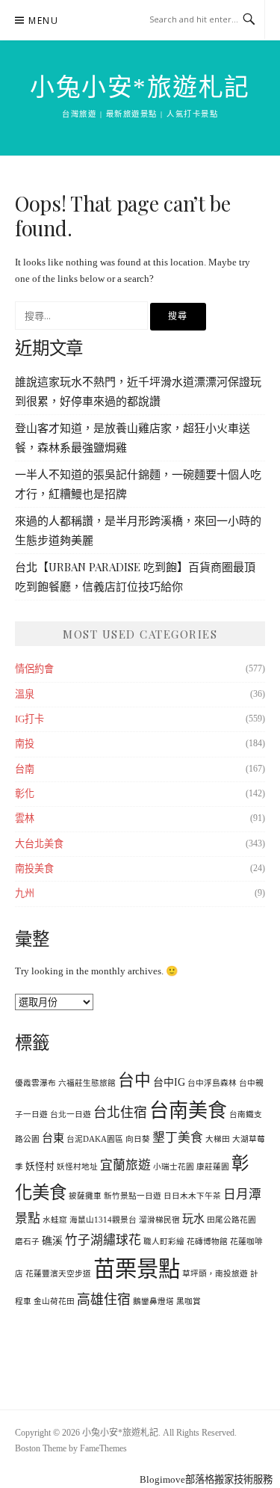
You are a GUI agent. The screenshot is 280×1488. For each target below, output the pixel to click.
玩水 (193, 1219)
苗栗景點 (136, 1269)
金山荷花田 (54, 1301)
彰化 (24, 793)
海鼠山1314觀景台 (103, 1220)
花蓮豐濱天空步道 (58, 1274)
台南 (24, 769)
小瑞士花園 (173, 1167)
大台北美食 (39, 843)
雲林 (24, 818)
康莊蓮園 (212, 1167)
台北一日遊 (70, 1114)
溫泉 (24, 694)
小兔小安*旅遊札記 (140, 87)
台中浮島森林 (212, 1083)
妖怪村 (40, 1166)
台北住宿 (120, 1112)
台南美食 (188, 1111)
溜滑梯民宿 (159, 1220)
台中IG (169, 1082)
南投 (24, 743)
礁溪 (52, 1240)
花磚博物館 (207, 1242)
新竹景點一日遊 (132, 1196)
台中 (134, 1080)
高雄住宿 (104, 1299)
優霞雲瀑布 (35, 1083)
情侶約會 (34, 668)
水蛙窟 (55, 1220)
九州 (24, 893)
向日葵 (137, 1139)
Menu (43, 20)
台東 (53, 1138)
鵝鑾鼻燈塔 (153, 1301)
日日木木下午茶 (192, 1196)
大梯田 (217, 1139)
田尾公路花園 (231, 1220)
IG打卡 (29, 719)
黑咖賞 (188, 1301)
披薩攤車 (85, 1196)
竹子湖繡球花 (103, 1240)
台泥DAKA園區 (94, 1139)
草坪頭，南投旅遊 (215, 1274)
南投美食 (34, 868)
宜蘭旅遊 (125, 1165)
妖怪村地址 (77, 1167)
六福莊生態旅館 (87, 1083)
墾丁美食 (177, 1138)
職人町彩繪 (163, 1242)
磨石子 (27, 1242)
